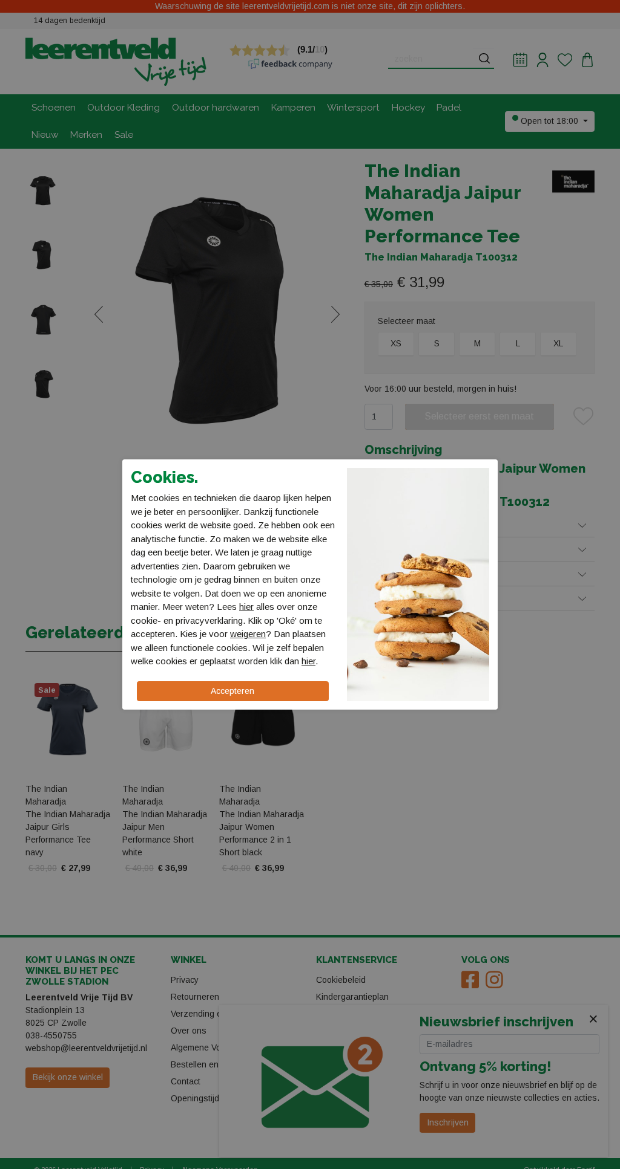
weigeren (248, 634)
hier (246, 606)
